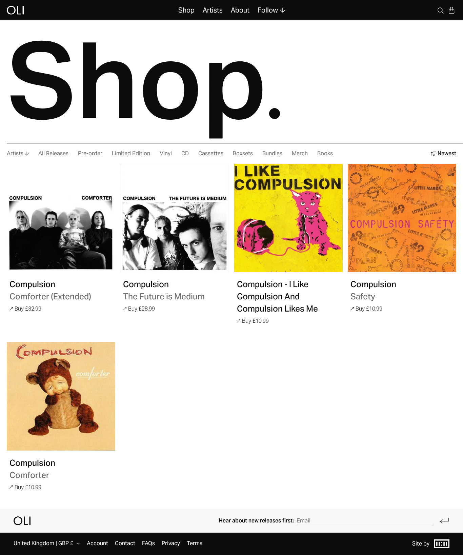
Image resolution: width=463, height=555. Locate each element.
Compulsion (32, 284)
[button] (451, 10)
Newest (447, 153)
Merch (300, 153)
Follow (268, 10)
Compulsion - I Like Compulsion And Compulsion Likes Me (277, 296)
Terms (194, 543)
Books (325, 153)
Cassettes (210, 153)
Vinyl (166, 153)
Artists (213, 10)
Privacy (171, 543)
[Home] (22, 520)
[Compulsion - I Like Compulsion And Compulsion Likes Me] (288, 218)
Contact (125, 543)
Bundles (272, 153)
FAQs (148, 543)
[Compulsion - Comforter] (61, 396)
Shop (186, 10)
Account (97, 543)
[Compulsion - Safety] (402, 218)
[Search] (440, 10)
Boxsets (243, 153)
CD (185, 153)
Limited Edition (131, 153)
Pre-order (90, 153)
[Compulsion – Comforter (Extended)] (61, 218)
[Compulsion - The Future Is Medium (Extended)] (174, 218)
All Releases (53, 153)
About (240, 10)
